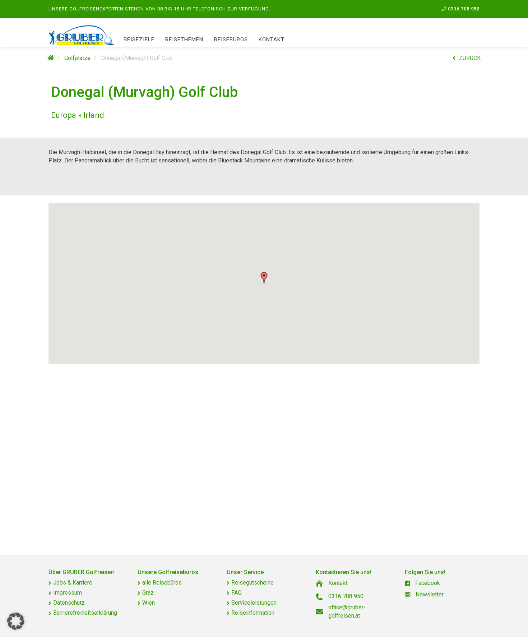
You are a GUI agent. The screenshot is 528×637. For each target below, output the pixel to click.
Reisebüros (231, 39)
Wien (148, 602)
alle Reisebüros (162, 582)
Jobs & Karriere (72, 582)
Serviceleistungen (254, 602)
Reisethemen (184, 39)
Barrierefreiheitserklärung (85, 612)
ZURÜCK (470, 58)
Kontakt (271, 39)
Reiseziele (139, 39)
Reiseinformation (252, 612)
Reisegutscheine (252, 582)
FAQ (236, 592)
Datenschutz (69, 602)
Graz (148, 592)
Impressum (67, 592)
